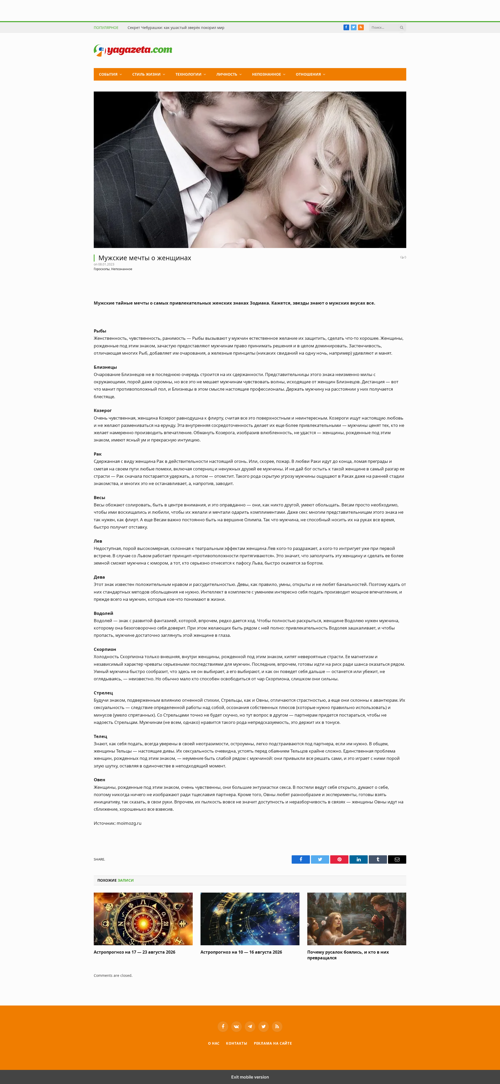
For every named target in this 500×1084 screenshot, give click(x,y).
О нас (214, 1043)
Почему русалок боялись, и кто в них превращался (348, 955)
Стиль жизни (146, 74)
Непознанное (266, 74)
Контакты (236, 1043)
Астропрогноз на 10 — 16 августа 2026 (241, 952)
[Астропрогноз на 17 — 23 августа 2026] (143, 919)
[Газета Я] (133, 50)
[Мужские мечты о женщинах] (250, 170)
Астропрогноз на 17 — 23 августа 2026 (134, 952)
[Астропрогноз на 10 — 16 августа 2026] (250, 919)
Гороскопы (102, 269)
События (108, 74)
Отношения (308, 74)
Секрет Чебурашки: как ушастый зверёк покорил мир (176, 27)
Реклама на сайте (273, 1043)
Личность (226, 74)
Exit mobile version (250, 1077)
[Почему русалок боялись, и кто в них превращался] (356, 919)
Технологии (189, 74)
